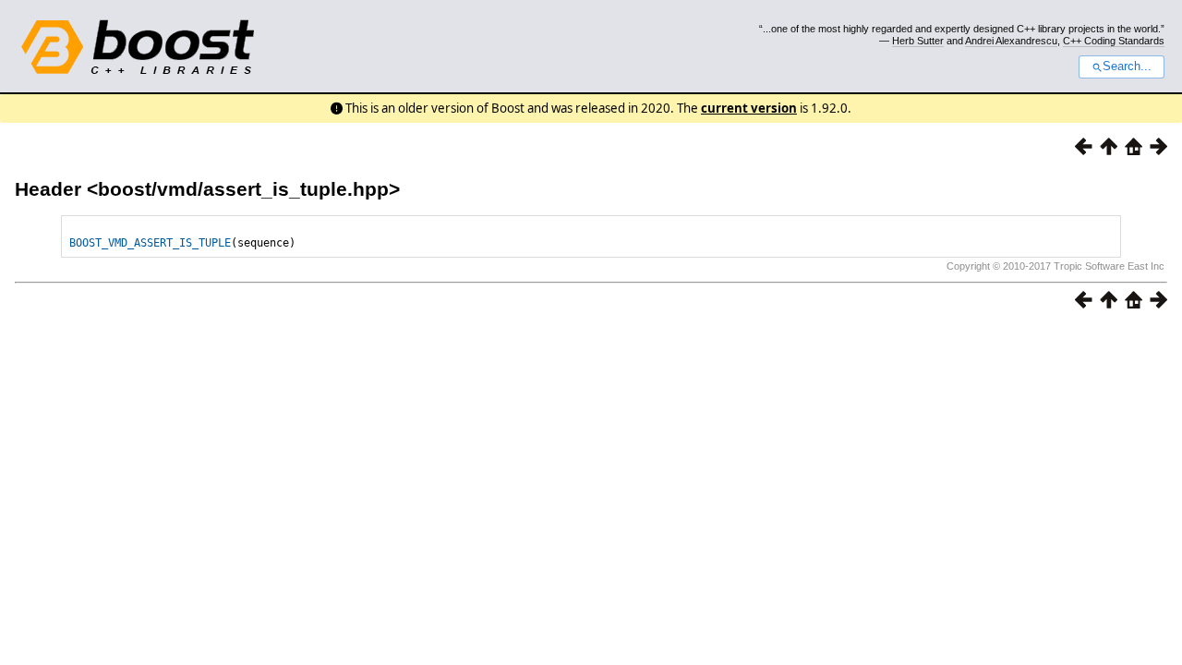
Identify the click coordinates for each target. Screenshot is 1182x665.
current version (749, 108)
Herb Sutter (918, 40)
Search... (1127, 66)
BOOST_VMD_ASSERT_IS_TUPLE (150, 242)
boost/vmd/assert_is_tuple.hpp (243, 189)
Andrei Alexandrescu (1011, 40)
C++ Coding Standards (1113, 40)
